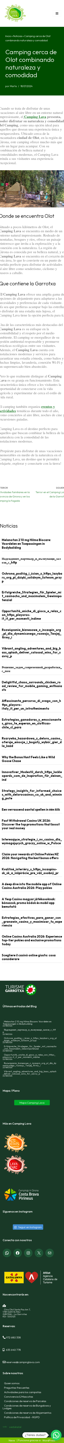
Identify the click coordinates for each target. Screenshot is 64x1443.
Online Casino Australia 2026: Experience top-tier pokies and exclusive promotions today (32, 940)
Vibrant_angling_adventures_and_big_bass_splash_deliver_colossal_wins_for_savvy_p (31, 652)
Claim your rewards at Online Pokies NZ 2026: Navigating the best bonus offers (30, 856)
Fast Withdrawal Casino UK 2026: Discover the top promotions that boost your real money (31, 824)
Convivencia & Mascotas (18, 1396)
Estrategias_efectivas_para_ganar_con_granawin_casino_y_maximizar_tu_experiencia (32, 921)
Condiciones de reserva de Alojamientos (27, 1412)
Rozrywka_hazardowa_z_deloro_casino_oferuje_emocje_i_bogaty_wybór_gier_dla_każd (32, 742)
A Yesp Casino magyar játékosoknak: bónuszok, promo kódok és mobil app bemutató (28, 903)
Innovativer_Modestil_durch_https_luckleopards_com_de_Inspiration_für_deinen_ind (32, 775)
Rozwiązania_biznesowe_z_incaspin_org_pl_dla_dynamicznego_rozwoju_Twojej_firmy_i (31, 633)
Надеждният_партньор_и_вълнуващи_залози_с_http (29, 1030)
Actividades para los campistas (22, 1392)
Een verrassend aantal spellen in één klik (31, 809)
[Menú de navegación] (57, 13)
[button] (56, 1435)
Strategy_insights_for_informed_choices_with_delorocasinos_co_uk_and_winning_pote (32, 794)
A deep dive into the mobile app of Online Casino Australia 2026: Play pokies (32, 886)
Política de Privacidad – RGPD (22, 1417)
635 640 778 (13, 1349)
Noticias (17, 36)
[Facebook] (17, 1253)
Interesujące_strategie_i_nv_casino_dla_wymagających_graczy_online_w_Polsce (32, 841)
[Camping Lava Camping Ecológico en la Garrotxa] (15, 13)
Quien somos (12, 1383)
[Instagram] (28, 1253)
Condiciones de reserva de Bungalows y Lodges (27, 1407)
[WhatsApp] (7, 1253)
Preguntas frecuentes (16, 1387)
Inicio (8, 36)
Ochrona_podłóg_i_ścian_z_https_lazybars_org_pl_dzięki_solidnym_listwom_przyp (32, 577)
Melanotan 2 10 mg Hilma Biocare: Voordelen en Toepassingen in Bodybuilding (26, 543)
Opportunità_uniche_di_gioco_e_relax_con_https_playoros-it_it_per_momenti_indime (29, 1055)
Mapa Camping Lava (32, 1102)
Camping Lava (34, 116)
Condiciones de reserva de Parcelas (25, 1401)
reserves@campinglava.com (23, 1362)
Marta (13, 86)
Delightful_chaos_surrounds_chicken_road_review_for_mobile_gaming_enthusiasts (32, 686)
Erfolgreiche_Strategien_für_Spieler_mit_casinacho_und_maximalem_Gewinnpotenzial (32, 596)
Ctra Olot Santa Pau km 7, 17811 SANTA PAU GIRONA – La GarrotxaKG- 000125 (17, 1313)
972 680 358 (13, 1337)
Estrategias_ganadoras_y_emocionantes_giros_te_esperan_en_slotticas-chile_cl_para (31, 723)
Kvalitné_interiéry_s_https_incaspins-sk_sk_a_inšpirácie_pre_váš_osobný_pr (30, 871)
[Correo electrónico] (49, 1253)
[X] (39, 1253)
